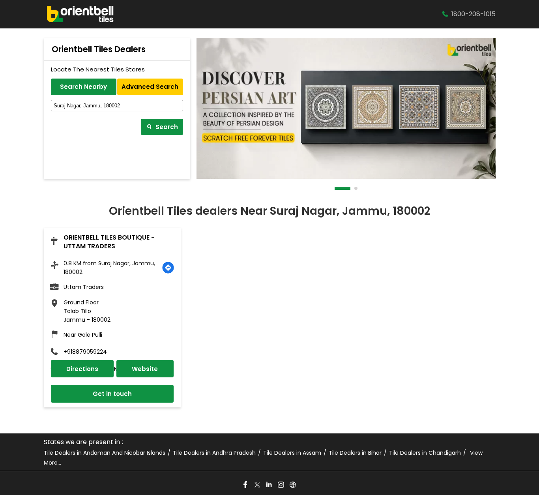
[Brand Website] (293, 485)
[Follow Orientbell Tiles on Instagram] (281, 485)
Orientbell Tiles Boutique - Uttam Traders (109, 242)
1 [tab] (337, 188)
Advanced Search (150, 86)
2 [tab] (356, 188)
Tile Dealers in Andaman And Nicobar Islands (104, 453)
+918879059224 (85, 352)
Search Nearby (83, 86)
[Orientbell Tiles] (80, 14)
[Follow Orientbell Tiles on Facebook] (246, 485)
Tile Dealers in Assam (292, 453)
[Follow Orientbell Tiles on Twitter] (258, 485)
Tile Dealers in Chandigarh (425, 453)
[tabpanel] (346, 108)
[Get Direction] (168, 267)
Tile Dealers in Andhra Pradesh (214, 453)
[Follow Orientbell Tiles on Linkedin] (269, 485)
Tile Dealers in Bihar (355, 453)
